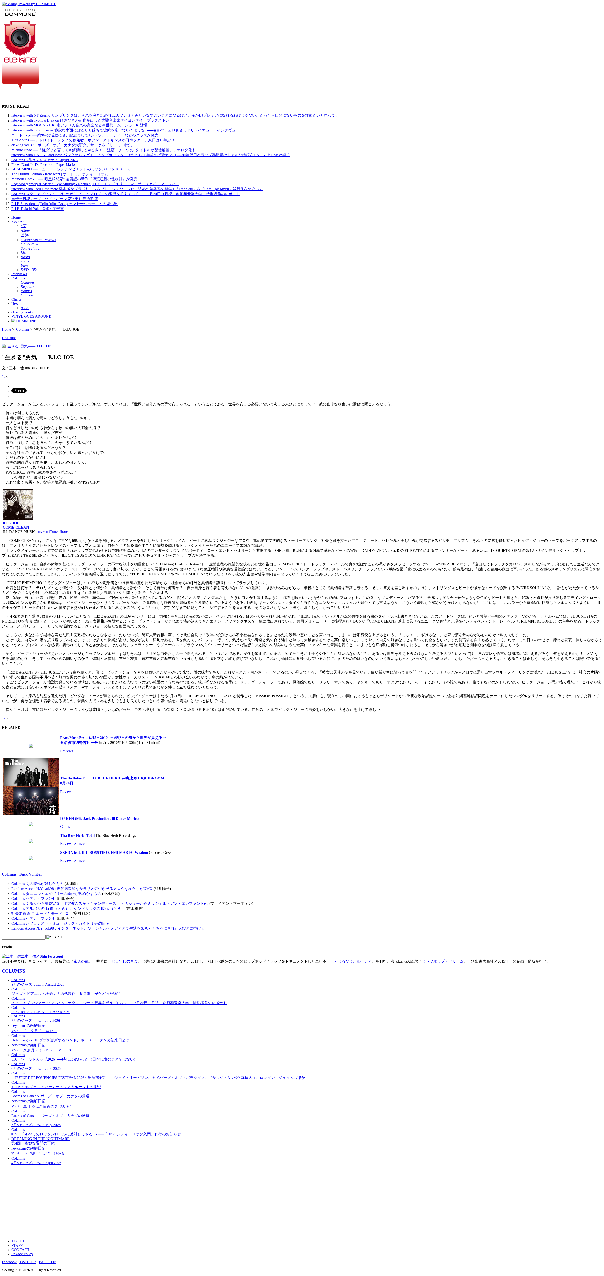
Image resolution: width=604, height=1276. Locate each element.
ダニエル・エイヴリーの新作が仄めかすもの (63, 894)
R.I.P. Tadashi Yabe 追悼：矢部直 (37, 209)
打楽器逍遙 (20, 913)
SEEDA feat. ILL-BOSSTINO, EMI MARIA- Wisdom (104, 853)
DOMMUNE (25, 321)
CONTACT (20, 1250)
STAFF (17, 1245)
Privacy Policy (22, 1254)
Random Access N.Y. (27, 889)
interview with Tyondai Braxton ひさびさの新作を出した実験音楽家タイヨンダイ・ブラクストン (90, 120)
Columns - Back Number (22, 874)
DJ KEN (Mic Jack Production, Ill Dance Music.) (99, 819)
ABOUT (18, 1241)
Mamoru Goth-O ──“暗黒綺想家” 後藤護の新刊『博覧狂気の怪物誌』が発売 (74, 179)
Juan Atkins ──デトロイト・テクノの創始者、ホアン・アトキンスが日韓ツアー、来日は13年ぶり (93, 140)
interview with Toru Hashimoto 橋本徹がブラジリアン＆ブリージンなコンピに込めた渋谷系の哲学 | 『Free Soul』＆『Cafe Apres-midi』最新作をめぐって (137, 189)
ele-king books (22, 312)
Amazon (80, 844)
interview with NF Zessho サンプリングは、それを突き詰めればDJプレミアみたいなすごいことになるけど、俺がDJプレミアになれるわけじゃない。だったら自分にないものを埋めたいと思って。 (175, 115)
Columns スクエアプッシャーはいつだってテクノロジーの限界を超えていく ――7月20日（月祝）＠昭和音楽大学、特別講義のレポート (125, 194)
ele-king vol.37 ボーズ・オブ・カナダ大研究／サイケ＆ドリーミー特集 (71, 145)
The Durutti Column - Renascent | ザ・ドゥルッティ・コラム (59, 174)
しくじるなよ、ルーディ (351, 961)
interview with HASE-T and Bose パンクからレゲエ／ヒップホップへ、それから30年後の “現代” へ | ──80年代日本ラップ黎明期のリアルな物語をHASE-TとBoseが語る (150, 155)
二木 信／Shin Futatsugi (42, 956)
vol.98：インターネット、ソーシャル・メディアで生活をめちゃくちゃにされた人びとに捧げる (124, 928)
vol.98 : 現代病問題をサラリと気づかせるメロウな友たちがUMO (98, 889)
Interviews (19, 274)
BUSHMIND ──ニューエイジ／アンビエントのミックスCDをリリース (70, 169)
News (15, 304)
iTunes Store (58, 532)
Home (16, 217)
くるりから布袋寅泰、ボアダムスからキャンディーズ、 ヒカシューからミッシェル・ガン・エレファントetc (117, 903)
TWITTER (27, 1262)
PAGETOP (47, 1262)
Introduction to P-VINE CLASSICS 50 (40, 1010)
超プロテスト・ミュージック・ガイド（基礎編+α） (69, 923)
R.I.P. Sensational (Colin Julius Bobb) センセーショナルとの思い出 (64, 204)
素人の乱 (81, 961)
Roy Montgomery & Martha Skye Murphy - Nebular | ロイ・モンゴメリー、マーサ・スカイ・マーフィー (95, 184)
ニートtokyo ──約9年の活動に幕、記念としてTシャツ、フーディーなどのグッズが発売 (85, 135)
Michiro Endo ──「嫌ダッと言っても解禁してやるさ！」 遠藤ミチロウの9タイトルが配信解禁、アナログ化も (103, 150)
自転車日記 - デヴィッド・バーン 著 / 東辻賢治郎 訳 (54, 199)
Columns (18, 278)
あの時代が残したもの (44, 884)
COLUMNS (13, 971)
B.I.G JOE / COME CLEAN (16, 525)
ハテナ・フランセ (41, 899)
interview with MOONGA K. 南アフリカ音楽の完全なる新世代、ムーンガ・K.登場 (79, 125)
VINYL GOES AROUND (31, 316)
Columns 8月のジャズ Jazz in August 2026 (44, 160)
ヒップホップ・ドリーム (443, 961)
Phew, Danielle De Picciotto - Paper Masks (43, 165)
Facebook (9, 1262)
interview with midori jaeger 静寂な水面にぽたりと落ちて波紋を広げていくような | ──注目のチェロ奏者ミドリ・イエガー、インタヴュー (125, 130)
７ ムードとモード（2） (51, 913)
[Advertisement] (143, 1202)
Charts (16, 299)
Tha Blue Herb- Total (77, 836)
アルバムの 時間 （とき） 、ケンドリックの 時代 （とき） (76, 908)
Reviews (17, 221)
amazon (42, 532)
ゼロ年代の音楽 (124, 961)
